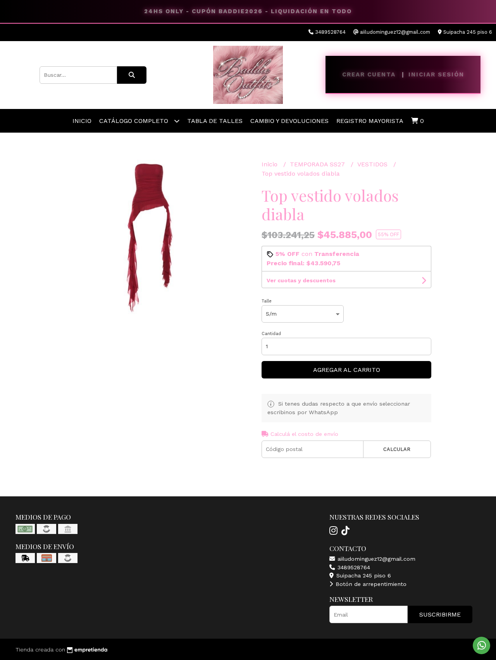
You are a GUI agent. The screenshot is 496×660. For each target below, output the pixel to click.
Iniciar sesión (436, 74)
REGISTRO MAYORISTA (369, 120)
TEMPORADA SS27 (318, 164)
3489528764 (353, 567)
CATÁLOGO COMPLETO (134, 120)
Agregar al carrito (346, 369)
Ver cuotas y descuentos (301, 280)
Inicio (81, 120)
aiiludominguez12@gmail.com (375, 559)
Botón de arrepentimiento (370, 584)
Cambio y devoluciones (289, 120)
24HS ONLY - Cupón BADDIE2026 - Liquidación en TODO (248, 11)
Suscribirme (440, 614)
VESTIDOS (373, 164)
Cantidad (271, 333)
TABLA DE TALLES (215, 120)
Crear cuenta (369, 74)
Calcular (396, 449)
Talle (267, 301)
